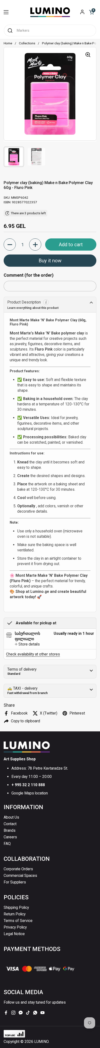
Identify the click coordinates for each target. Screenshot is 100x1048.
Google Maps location (29, 793)
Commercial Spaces (20, 875)
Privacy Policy (15, 927)
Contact (10, 824)
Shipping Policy (16, 907)
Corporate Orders (18, 869)
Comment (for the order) (29, 275)
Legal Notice (14, 933)
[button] (91, 12)
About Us (11, 817)
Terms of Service (18, 920)
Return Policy (14, 914)
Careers (10, 837)
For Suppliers (15, 882)
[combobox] (50, 30)
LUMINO (41, 1041)
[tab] (27, 644)
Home (8, 43)
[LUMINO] (50, 12)
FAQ (7, 843)
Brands (10, 830)
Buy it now (50, 261)
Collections (27, 43)
